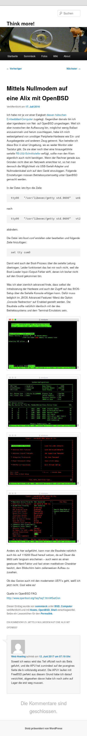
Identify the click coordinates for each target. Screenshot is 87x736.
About (67, 56)
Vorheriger (14, 68)
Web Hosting (18, 656)
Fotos (44, 56)
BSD (57, 606)
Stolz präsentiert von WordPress (43, 728)
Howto (33, 610)
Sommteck (29, 56)
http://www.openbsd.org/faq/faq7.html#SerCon (33, 598)
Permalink (46, 613)
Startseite (12, 56)
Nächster (73, 68)
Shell (54, 610)
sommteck (41, 606)
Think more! (21, 23)
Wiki (55, 56)
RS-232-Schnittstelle (28, 153)
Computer (66, 606)
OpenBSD (44, 610)
